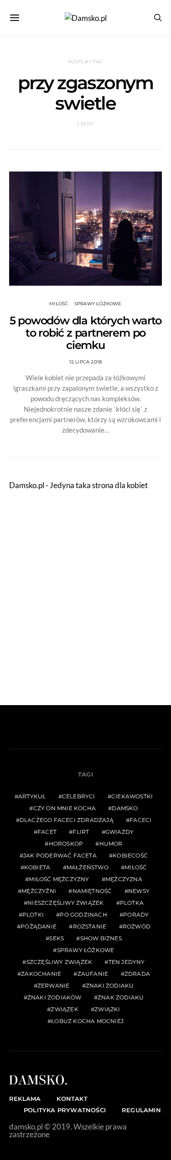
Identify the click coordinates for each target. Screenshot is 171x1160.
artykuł (32, 796)
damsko (125, 808)
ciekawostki (132, 796)
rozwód (136, 926)
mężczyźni (38, 891)
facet (47, 831)
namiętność (92, 891)
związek (64, 1009)
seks (56, 938)
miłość (135, 867)
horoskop (66, 843)
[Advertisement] (85, 598)
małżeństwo (88, 867)
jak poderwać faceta (60, 855)
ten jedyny (127, 961)
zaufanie (93, 973)
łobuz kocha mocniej (87, 1021)
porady (136, 914)
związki (107, 1009)
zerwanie (53, 985)
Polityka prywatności (65, 1110)
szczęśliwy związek (59, 961)
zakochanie (41, 973)
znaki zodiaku (110, 985)
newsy (139, 891)
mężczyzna (123, 879)
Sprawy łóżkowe (98, 304)
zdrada (137, 973)
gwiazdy (119, 831)
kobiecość (130, 855)
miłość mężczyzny (59, 879)
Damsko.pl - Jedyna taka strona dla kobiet (78, 485)
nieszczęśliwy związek (65, 902)
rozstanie (90, 926)
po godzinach (83, 914)
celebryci (78, 796)
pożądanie (39, 926)
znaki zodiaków (54, 997)
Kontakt (72, 1098)
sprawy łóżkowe (85, 950)
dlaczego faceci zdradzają (67, 820)
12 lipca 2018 (85, 362)
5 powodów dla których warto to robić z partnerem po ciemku (86, 333)
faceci (140, 820)
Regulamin (141, 1110)
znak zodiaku (121, 997)
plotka (132, 902)
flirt (81, 831)
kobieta (37, 867)
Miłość (58, 304)
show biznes (101, 938)
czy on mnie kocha (64, 808)
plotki (33, 914)
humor (111, 843)
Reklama (25, 1098)
